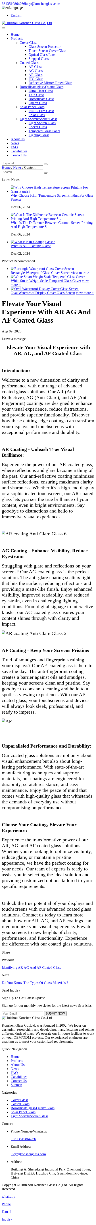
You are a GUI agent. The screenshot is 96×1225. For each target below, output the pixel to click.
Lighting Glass (39, 135)
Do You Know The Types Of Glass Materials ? (35, 983)
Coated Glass (29, 63)
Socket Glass (38, 127)
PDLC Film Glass (41, 111)
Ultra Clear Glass (41, 91)
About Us (18, 139)
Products (17, 38)
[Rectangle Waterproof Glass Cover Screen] (42, 269)
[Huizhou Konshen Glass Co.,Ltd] (27, 23)
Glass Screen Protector (45, 46)
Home (15, 34)
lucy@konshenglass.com (42, 4)
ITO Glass (36, 79)
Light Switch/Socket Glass (38, 119)
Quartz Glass (38, 103)
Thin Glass (36, 95)
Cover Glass (28, 42)
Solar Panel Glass (32, 107)
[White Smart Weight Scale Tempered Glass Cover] (48, 277)
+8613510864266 (23, 1139)
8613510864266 (13, 4)
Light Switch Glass (42, 123)
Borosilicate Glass (41, 99)
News (15, 143)
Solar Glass (37, 115)
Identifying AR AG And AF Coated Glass (31, 967)
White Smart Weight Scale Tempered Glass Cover (46, 281)
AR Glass (35, 75)
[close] (3, 28)
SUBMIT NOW (55, 1013)
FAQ (14, 147)
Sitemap (16, 1085)
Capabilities (19, 151)
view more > (80, 273)
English (16, 15)
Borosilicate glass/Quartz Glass (41, 87)
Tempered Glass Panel (44, 131)
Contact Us (19, 155)
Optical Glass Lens (42, 55)
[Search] (46, 164)
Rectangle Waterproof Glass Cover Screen (40, 273)
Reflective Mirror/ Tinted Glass (50, 83)
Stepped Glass (39, 59)
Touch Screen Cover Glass (47, 51)
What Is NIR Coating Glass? (31, 246)
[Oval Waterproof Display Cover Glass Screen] (45, 289)
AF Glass (35, 67)
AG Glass (36, 71)
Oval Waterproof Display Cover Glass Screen (43, 293)
